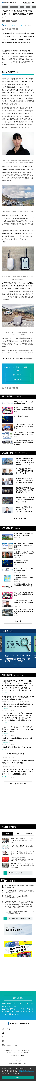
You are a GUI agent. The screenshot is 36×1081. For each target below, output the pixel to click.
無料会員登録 (27, 2)
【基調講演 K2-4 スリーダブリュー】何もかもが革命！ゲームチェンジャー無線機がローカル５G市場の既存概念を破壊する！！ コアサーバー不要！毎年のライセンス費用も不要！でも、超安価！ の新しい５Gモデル (19, 904)
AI (22, 6)
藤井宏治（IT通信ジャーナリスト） (14, 25)
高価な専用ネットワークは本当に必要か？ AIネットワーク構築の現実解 (19, 896)
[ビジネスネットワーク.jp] (9, 2)
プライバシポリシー (26, 1071)
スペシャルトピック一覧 (18, 518)
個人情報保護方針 (15, 1055)
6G (28, 6)
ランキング (5, 1037)
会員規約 (26, 1053)
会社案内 (17, 1050)
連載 (3, 1041)
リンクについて (18, 1053)
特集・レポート (6, 1029)
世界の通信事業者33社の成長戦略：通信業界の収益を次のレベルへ (19, 886)
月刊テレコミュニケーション (9, 1045)
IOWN (4, 6)
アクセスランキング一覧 (15, 873)
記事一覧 (18, 621)
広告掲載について (26, 1050)
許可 (18, 1077)
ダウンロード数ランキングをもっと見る (19, 918)
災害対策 (14, 20)
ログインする (18, 380)
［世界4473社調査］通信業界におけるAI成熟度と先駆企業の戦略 (19, 891)
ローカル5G (14, 6)
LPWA (8, 20)
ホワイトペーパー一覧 (18, 783)
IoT (3, 20)
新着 (3, 1033)
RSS (22, 1055)
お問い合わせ (9, 1053)
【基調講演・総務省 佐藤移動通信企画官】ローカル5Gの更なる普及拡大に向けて (19, 912)
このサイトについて (9, 1050)
